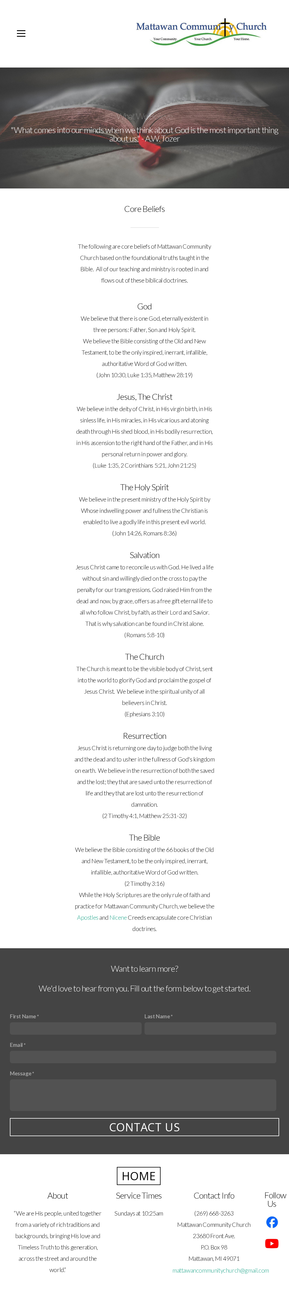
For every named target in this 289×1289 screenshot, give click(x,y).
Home (139, 1176)
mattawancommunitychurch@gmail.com (220, 1270)
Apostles (88, 917)
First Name (23, 1016)
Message (20, 1073)
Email (16, 1044)
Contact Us (144, 1127)
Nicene (119, 917)
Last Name (157, 1016)
